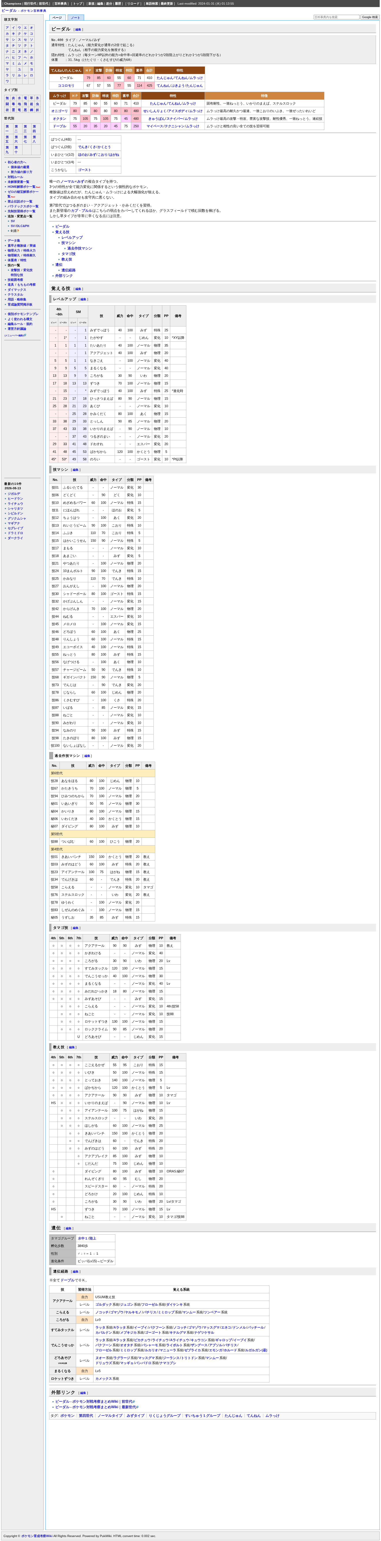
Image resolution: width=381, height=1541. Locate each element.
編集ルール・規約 (20, 324)
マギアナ (14, 523)
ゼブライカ (192, 1350)
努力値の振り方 (21, 172)
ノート (75, 17)
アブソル (215, 1345)
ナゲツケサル (204, 1332)
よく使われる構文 (20, 319)
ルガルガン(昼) (256, 1350)
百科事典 (60, 3)
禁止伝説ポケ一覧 (20, 201)
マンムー (189, 1312)
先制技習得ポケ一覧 (21, 211)
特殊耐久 (29, 255)
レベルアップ (72, 237)
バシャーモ (150, 1345)
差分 (109, 3)
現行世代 (30, 3)
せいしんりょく (154, 111)
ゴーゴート (153, 1332)
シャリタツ (15, 508)
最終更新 (167, 3)
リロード (133, 3)
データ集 (14, 240)
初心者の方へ (17, 162)
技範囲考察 (15, 279)
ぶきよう (178, 85)
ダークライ (15, 538)
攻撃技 (15, 270)
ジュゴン (126, 1304)
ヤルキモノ (133, 1312)
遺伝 (58, 264)
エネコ (226, 1327)
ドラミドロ (15, 533)
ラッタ (100, 1327)
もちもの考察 (26, 284)
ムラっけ (196, 78)
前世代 (43, 3)
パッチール (255, 1327)
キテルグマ (178, 1332)
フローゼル (150, 1304)
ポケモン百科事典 (34, 10)
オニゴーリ (59, 111)
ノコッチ (102, 1312)
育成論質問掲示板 (20, 304)
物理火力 (14, 250)
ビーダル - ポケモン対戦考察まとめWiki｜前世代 (93, 1401)
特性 (23, 260)
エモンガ (215, 1350)
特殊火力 (29, 250)
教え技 (67, 259)
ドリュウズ (103, 1363)
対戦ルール (15, 177)
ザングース (199, 1345)
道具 (11, 284)
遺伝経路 (69, 270)
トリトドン (189, 1358)
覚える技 (62, 232)
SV (13, 221)
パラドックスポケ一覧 (23, 206)
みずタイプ (135, 1415)
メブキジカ (128, 1332)
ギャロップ (223, 1340)
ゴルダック (103, 1304)
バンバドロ (143, 1363)
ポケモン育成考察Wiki (36, 1536)
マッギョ (126, 1363)
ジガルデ (14, 493)
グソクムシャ (17, 518)
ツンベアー (212, 1312)
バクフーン (157, 1327)
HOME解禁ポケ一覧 (21, 186)
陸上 (93, 1238)
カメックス (103, 1378)
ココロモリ (66, 85)
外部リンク (64, 275)
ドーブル (59, 126)
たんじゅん (165, 78)
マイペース (155, 126)
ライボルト (174, 1345)
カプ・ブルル (81, 210)
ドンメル (239, 1327)
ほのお (83, 154)
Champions (12, 3)
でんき (83, 147)
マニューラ (168, 1350)
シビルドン (15, 513)
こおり (103, 154)
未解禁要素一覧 (18, 182)
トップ (77, 3)
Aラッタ (120, 1327)
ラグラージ (122, 1358)
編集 (100, 3)
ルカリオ (151, 1350)
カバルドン (103, 1332)
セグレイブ (15, 528)
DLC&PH (22, 226)
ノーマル (67, 181)
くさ (93, 147)
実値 (33, 245)
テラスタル (15, 294)
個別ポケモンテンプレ (23, 314)
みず (93, 154)
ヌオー (100, 1358)
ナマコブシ (168, 1363)
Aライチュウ (179, 1340)
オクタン (59, 118)
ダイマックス (17, 289)
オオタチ (126, 1345)
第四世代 (86, 1415)
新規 (91, 3)
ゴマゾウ (116, 1312)
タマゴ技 (69, 254)
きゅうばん (156, 118)
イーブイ (140, 1327)
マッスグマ (211, 1327)
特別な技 (17, 275)
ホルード (230, 1350)
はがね (114, 154)
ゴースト (84, 170)
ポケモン (67, 1415)
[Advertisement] (22, 409)
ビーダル (9, 10)
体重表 (12, 260)
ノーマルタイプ (110, 1415)
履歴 (118, 3)
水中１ (83, 1238)
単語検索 (152, 3)
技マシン (69, 243)
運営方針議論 (17, 328)
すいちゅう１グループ (202, 1415)
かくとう (104, 147)
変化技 (28, 270)
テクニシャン (175, 126)
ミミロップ (166, 1312)
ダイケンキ (174, 1304)
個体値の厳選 (20, 167)
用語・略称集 (17, 299)
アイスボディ (178, 111)
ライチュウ (15, 503)
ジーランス (171, 1358)
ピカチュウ (142, 1340)
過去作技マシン (79, 248)
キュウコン (199, 1340)
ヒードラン (15, 498)
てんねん (181, 78)
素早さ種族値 (17, 245)
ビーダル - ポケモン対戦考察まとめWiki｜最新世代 (95, 1407)
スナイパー (174, 118)
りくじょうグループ (165, 1415)
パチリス (149, 1312)
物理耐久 (14, 255)
